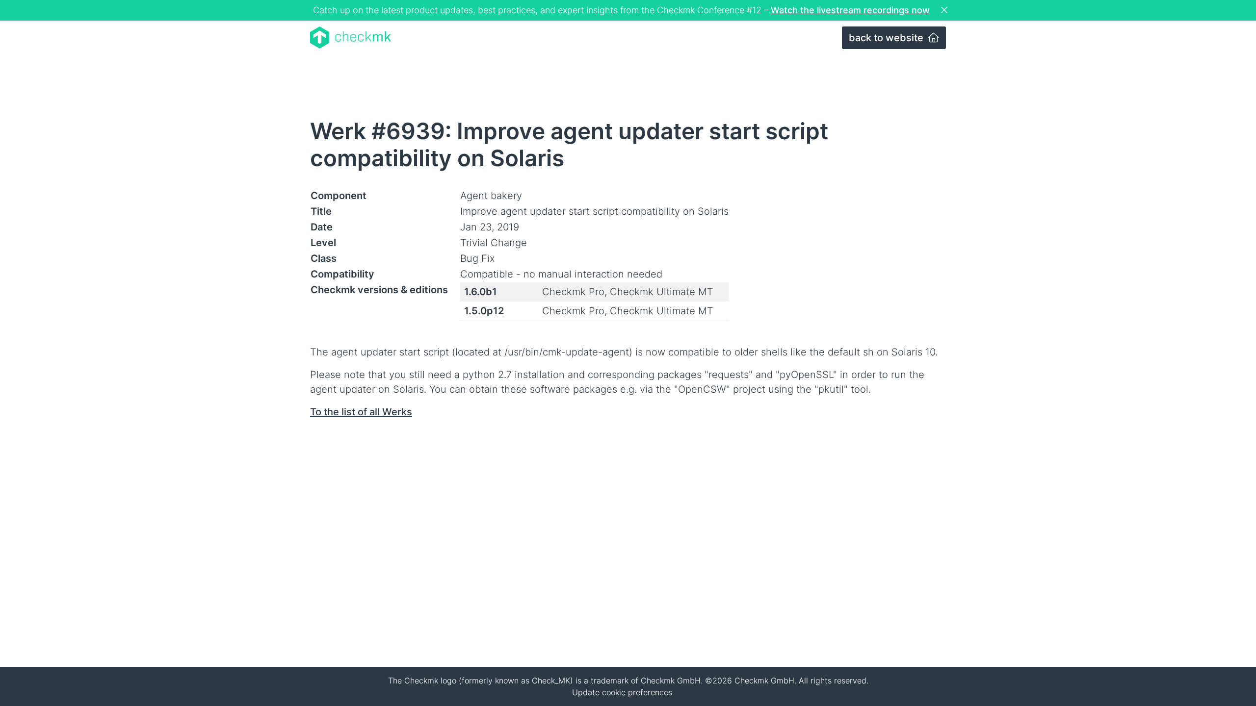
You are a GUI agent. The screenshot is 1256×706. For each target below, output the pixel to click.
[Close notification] (945, 10)
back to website (887, 38)
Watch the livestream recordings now (850, 10)
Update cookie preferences (622, 692)
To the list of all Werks (361, 412)
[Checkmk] (350, 37)
